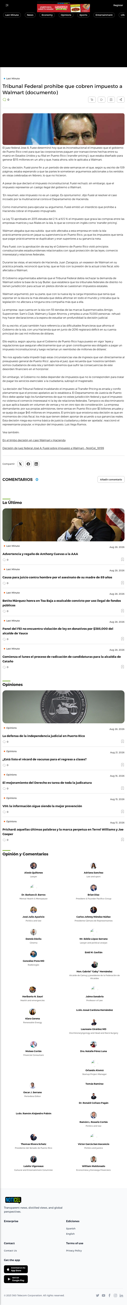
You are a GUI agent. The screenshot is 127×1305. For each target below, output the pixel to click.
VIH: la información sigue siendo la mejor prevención (42, 806)
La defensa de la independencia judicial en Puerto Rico (43, 735)
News (30, 15)
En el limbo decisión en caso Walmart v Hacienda (33, 440)
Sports (83, 15)
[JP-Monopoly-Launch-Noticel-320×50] (63, 8)
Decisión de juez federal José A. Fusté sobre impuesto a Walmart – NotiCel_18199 (53, 448)
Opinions (66, 15)
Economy (47, 15)
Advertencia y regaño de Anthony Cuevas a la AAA (40, 553)
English (70, 1233)
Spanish (70, 1228)
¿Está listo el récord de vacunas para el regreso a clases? (44, 759)
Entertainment (104, 15)
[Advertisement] (63, 44)
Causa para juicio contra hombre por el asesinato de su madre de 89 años (57, 577)
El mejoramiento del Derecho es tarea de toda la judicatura (47, 782)
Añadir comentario (111, 479)
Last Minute (12, 15)
